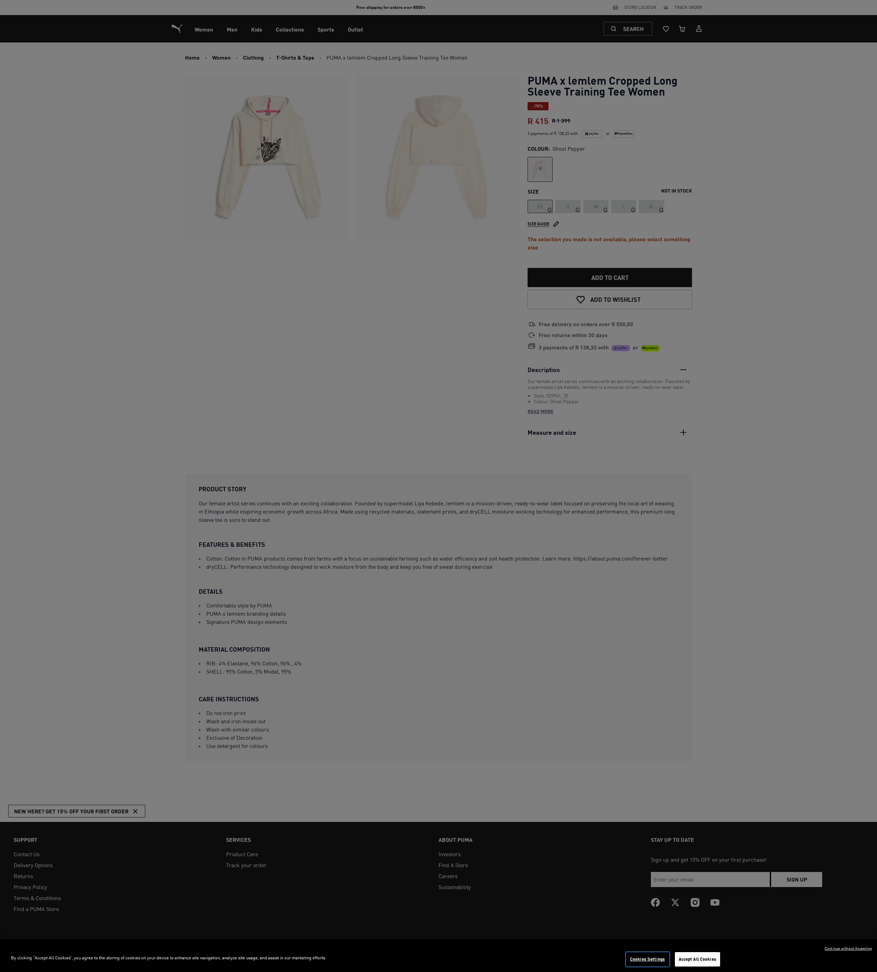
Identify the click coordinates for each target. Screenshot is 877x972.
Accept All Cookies (697, 959)
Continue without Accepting (848, 948)
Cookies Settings (647, 959)
